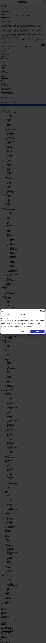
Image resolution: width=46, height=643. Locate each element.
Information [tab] (23, 314)
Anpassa (22, 331)
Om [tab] (38, 314)
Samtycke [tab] (8, 314)
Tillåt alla (37, 331)
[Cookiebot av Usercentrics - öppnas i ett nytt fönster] (39, 311)
